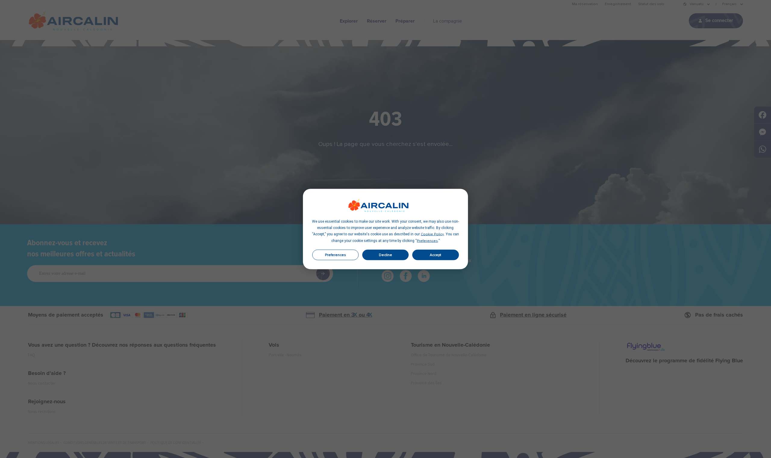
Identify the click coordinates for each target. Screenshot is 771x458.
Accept (435, 255)
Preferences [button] (427, 241)
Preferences (335, 255)
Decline (385, 255)
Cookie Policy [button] (432, 234)
